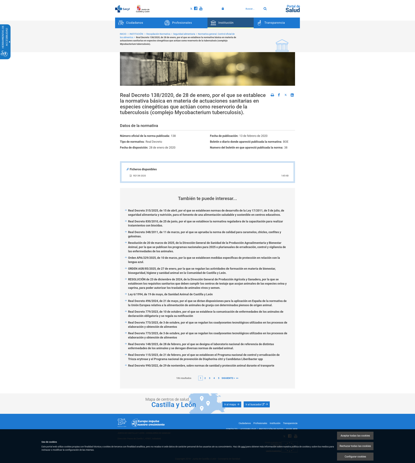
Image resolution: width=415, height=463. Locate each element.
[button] (231, 404)
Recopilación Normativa (158, 34)
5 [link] (218, 378)
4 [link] (214, 378)
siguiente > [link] (228, 378)
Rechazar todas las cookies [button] (355, 446)
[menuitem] (138, 23)
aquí (243, 446)
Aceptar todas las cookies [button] (355, 435)
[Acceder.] (223, 8)
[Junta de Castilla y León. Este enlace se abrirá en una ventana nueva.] (142, 8)
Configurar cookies (355, 456)
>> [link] (237, 378)
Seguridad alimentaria (184, 34)
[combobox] (253, 9)
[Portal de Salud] (293, 8)
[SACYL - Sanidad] (122, 8)
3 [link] (209, 378)
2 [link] (205, 378)
